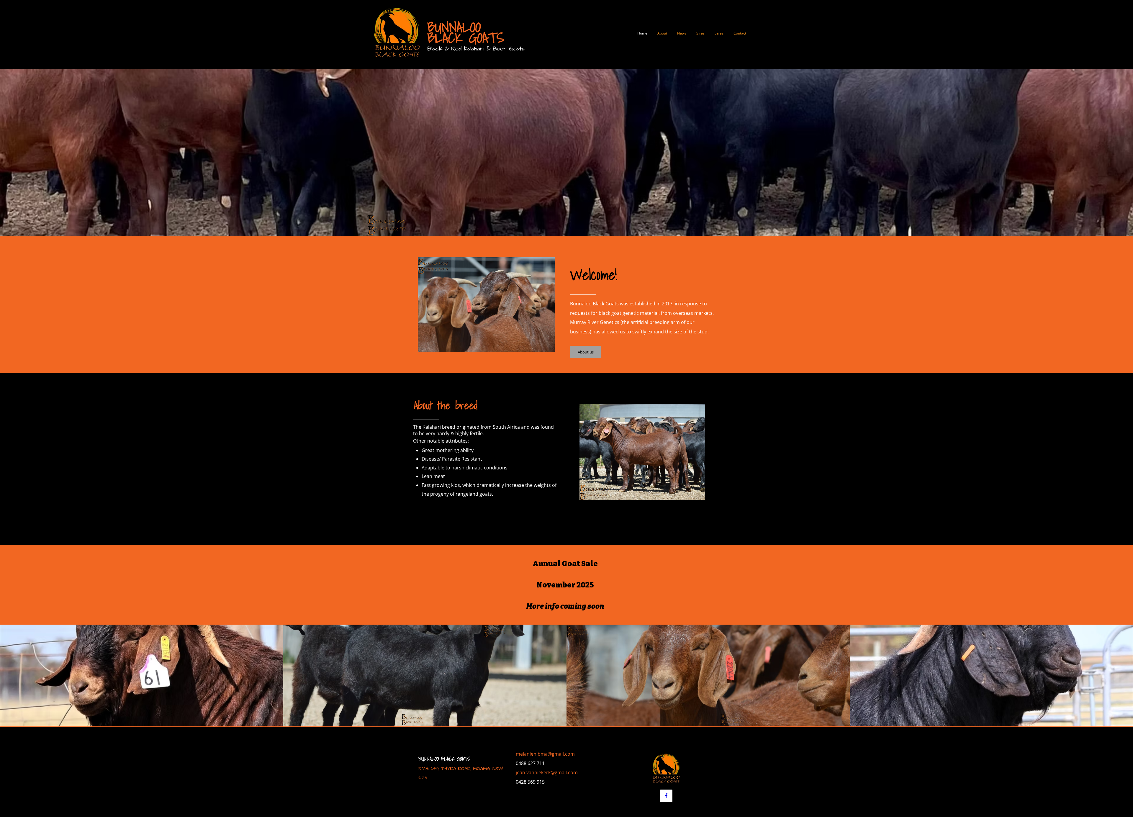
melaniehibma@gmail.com (545, 754)
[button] (141, 675)
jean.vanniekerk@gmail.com (547, 772)
